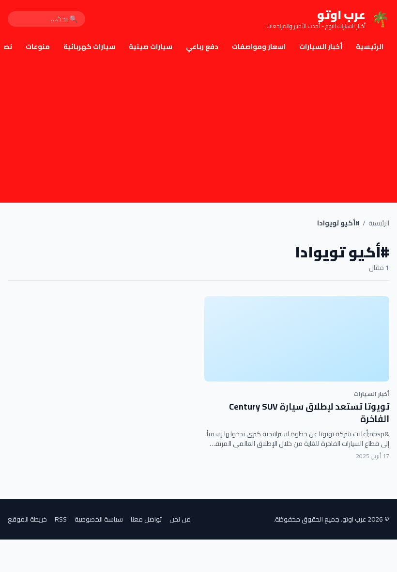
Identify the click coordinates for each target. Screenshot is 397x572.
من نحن (180, 519)
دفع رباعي (202, 46)
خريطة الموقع (27, 519)
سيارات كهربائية (89, 46)
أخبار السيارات (320, 46)
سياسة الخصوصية (99, 519)
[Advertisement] (198, 130)
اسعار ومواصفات (259, 46)
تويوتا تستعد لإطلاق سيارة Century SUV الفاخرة (309, 412)
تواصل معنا (146, 519)
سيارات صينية (150, 46)
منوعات (38, 46)
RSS (61, 519)
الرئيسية (369, 46)
